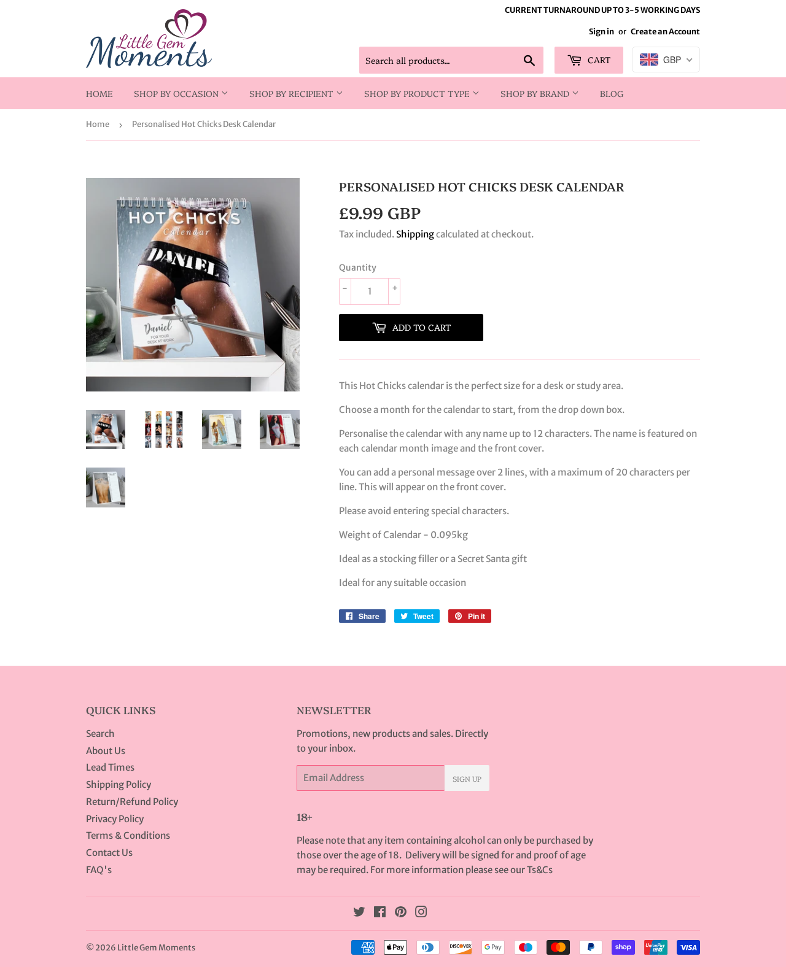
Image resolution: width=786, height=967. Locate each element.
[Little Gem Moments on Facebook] (379, 913)
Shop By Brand (536, 93)
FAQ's (99, 870)
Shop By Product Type (418, 93)
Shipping (415, 234)
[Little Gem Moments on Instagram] (421, 913)
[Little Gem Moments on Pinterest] (400, 913)
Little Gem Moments (156, 947)
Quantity (357, 267)
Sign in (601, 31)
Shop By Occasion (177, 93)
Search (100, 733)
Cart (598, 59)
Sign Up (467, 778)
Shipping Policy (118, 784)
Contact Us (109, 852)
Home (99, 93)
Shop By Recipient (292, 93)
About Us (105, 751)
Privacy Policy (115, 819)
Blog (612, 93)
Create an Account (665, 31)
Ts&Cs (540, 870)
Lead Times (110, 767)
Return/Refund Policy (132, 801)
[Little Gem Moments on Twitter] (359, 913)
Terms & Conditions (128, 835)
